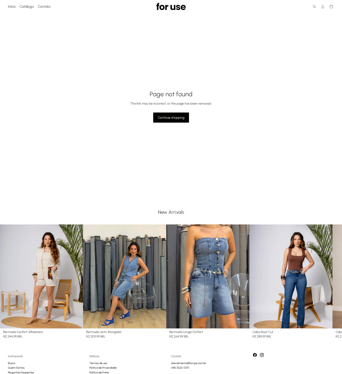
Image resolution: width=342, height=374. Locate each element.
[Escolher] (77, 322)
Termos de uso (98, 363)
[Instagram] (261, 355)
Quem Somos (16, 367)
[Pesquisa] (314, 6)
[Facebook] (255, 355)
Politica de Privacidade (103, 367)
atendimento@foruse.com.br (188, 363)
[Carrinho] (331, 6)
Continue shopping (171, 117)
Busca (11, 363)
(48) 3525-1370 (180, 367)
